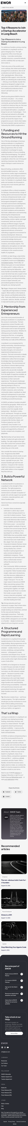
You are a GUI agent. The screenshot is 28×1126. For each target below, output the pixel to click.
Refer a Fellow (5, 1104)
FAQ (2, 1106)
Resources (4, 1061)
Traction (3, 775)
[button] (25, 3)
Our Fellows (4, 1063)
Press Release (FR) (6, 1093)
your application (9, 780)
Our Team (4, 1066)
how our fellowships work (14, 777)
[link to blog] (14, 864)
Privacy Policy (11, 1121)
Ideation (17, 773)
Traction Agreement (6, 1079)
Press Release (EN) (6, 1095)
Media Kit (3, 1088)
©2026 (14, 1124)
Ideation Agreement (6, 1077)
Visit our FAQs (14, 1033)
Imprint (5, 1121)
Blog (2, 1109)
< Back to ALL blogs (7, 7)
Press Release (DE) (6, 1090)
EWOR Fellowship (6, 1074)
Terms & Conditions (21, 1121)
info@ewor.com (5, 1052)
